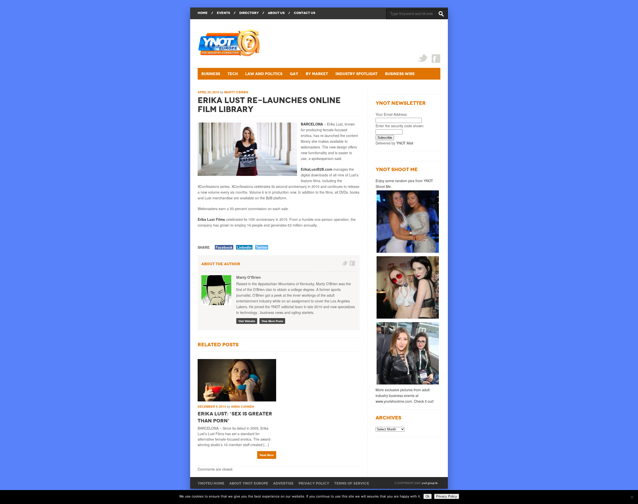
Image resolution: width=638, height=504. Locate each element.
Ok (427, 496)
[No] (631, 497)
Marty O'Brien (236, 92)
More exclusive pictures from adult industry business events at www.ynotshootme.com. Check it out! (405, 395)
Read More (267, 455)
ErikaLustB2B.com (316, 169)
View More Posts (272, 321)
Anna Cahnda (242, 406)
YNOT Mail (404, 142)
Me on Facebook (353, 263)
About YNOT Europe (248, 483)
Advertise (283, 483)
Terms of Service (351, 483)
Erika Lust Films (211, 219)
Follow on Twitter (345, 263)
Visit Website (246, 321)
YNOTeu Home (211, 483)
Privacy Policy (314, 483)
